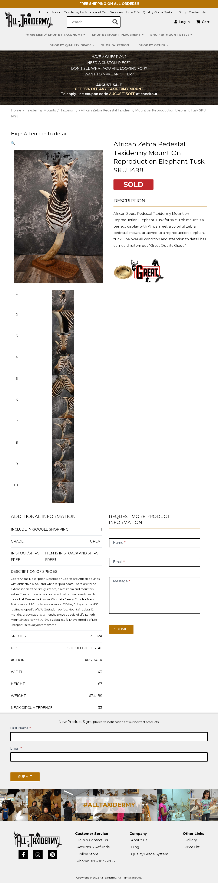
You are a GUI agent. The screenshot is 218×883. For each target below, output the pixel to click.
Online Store (87, 854)
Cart (205, 22)
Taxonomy (68, 110)
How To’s (133, 12)
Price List (192, 847)
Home (43, 12)
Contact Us (197, 12)
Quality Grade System (159, 12)
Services (116, 12)
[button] (13, 143)
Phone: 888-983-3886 (96, 861)
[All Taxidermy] (38, 839)
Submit (121, 629)
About (56, 12)
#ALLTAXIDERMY (109, 804)
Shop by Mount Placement (116, 34)
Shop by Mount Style (169, 34)
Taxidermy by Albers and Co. (85, 12)
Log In (184, 22)
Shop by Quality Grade (71, 45)
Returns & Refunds (93, 847)
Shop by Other (152, 45)
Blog (182, 12)
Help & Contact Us (92, 840)
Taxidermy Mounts (41, 110)
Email (16, 748)
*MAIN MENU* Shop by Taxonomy (54, 34)
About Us (139, 840)
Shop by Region (115, 45)
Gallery (191, 840)
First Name (20, 728)
